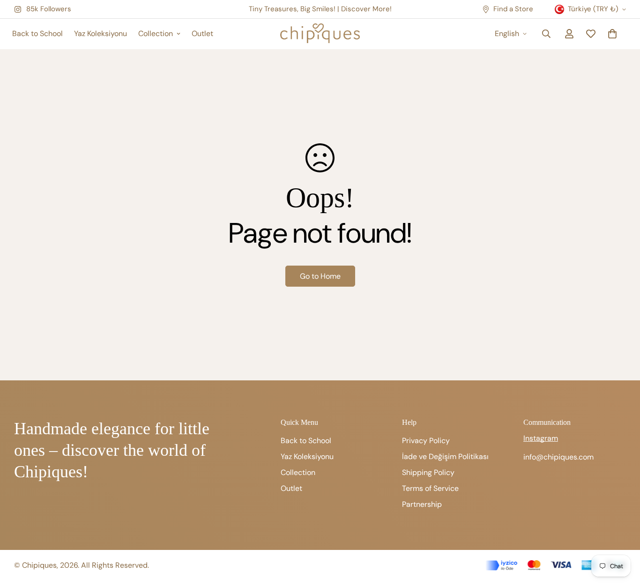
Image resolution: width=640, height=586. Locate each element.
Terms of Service (430, 488)
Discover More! (366, 9)
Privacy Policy (426, 440)
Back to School (37, 33)
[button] (612, 34)
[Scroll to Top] (622, 535)
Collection (155, 33)
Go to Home (320, 276)
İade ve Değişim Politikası (445, 456)
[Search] (546, 33)
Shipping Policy (428, 472)
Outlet (202, 33)
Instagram (540, 438)
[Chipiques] (320, 34)
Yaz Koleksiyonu (100, 33)
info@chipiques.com (558, 457)
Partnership (422, 504)
